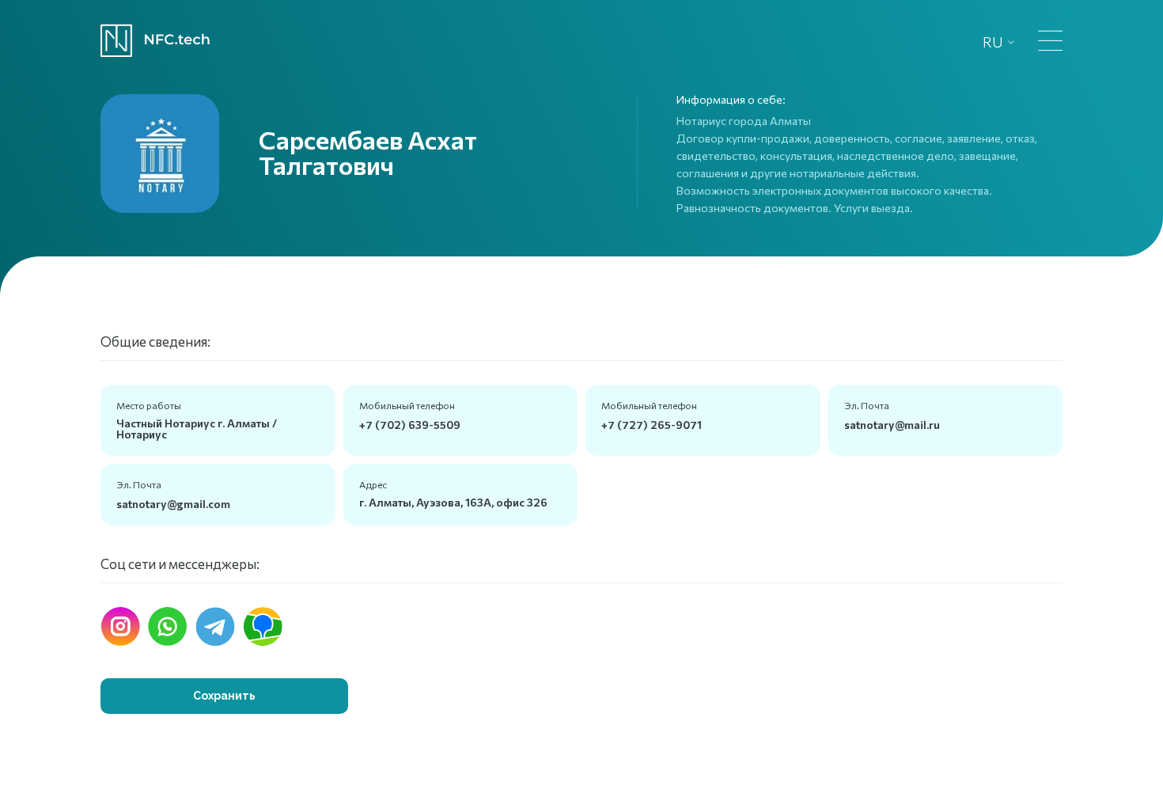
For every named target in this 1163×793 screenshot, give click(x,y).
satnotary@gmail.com (173, 503)
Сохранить (224, 695)
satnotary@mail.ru (892, 424)
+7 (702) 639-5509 (409, 424)
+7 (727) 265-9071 (651, 424)
